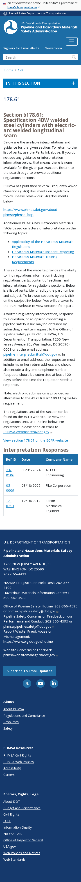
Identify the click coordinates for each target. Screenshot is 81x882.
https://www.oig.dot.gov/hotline (28, 641)
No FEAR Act (12, 833)
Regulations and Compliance (24, 715)
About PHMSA (13, 709)
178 (20, 70)
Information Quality (17, 827)
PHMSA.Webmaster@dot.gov (26, 431)
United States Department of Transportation (37, 13)
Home (8, 70)
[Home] (40, 28)
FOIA (7, 821)
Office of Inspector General (23, 840)
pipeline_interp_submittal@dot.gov (30, 354)
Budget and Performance (21, 808)
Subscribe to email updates (29, 671)
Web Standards (14, 859)
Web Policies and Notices (21, 853)
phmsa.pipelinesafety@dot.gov (32, 611)
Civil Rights (11, 814)
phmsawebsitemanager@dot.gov (29, 655)
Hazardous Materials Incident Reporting (43, 251)
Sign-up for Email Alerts (21, 48)
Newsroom (53, 48)
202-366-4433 (14, 574)
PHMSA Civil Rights (17, 755)
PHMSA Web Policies (18, 762)
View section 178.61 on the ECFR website (35, 440)
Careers (9, 774)
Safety (8, 728)
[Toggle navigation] (72, 41)
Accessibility (12, 768)
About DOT (11, 801)
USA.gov (9, 846)
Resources (11, 722)
